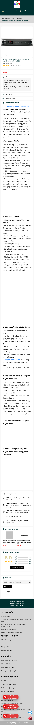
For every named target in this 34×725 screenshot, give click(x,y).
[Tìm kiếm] (16, 11)
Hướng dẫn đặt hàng (7, 688)
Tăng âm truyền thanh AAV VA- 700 (16, 107)
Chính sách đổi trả (6, 664)
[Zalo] (30, 712)
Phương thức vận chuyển (9, 671)
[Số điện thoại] (30, 718)
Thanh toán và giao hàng (8, 684)
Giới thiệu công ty (6, 640)
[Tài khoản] (21, 11)
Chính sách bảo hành (7, 667)
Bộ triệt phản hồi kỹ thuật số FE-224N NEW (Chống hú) (24, 542)
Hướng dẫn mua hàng (7, 691)
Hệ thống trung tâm (7, 650)
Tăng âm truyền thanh (12, 360)
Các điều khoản (6, 681)
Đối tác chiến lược (6, 647)
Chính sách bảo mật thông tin (10, 660)
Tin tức (3, 643)
